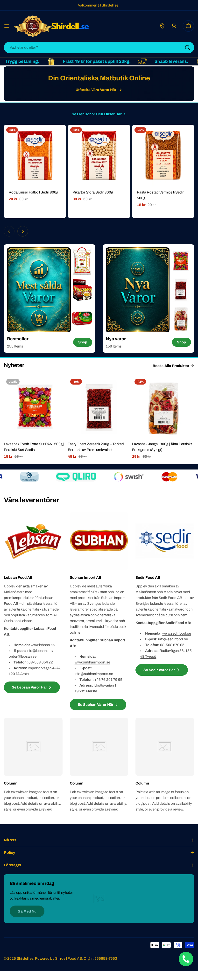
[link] (82, 261)
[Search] (187, 47)
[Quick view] (59, 135)
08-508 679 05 (172, 645)
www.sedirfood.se (176, 633)
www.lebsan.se (43, 645)
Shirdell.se (25, 958)
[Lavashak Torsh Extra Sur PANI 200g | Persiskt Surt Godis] (35, 407)
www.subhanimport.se (92, 662)
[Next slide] (22, 231)
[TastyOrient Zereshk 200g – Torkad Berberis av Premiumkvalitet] (99, 407)
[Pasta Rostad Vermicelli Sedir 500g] (163, 155)
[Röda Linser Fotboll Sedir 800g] (35, 155)
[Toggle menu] (7, 26)
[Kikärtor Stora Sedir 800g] (99, 155)
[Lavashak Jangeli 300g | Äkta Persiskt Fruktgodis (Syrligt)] (163, 407)
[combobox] (99, 47)
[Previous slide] (9, 231)
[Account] (174, 26)
